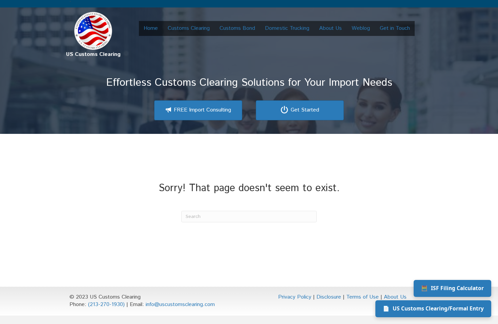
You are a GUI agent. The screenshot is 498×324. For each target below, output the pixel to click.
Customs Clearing (189, 28)
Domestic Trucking (287, 28)
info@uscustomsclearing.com (180, 304)
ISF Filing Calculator (452, 288)
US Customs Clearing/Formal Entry (433, 308)
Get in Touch (395, 28)
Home (151, 28)
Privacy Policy (294, 297)
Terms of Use (362, 297)
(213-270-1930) (106, 304)
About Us (330, 28)
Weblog (361, 28)
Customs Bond (237, 28)
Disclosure (328, 297)
